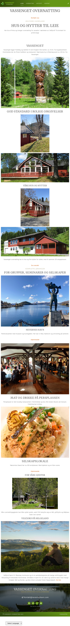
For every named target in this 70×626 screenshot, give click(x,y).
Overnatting (30, 3)
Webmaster (63, 614)
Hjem (22, 3)
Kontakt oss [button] (35, 18)
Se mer (58, 580)
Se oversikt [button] (35, 265)
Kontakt (47, 3)
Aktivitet (39, 3)
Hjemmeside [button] (35, 340)
